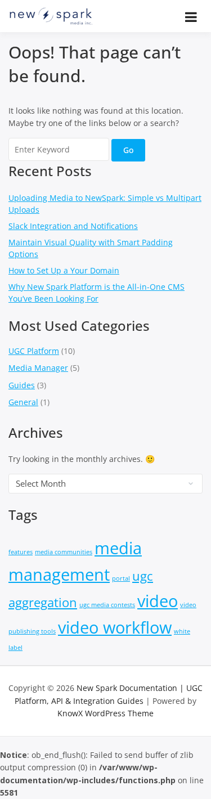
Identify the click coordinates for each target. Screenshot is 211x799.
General (23, 402)
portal (121, 578)
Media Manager (38, 367)
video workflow (115, 627)
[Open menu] (191, 17)
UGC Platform (33, 350)
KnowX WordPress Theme (105, 713)
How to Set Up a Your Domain (63, 270)
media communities (63, 552)
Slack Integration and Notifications (73, 226)
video (157, 601)
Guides (21, 385)
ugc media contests (107, 605)
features (20, 552)
